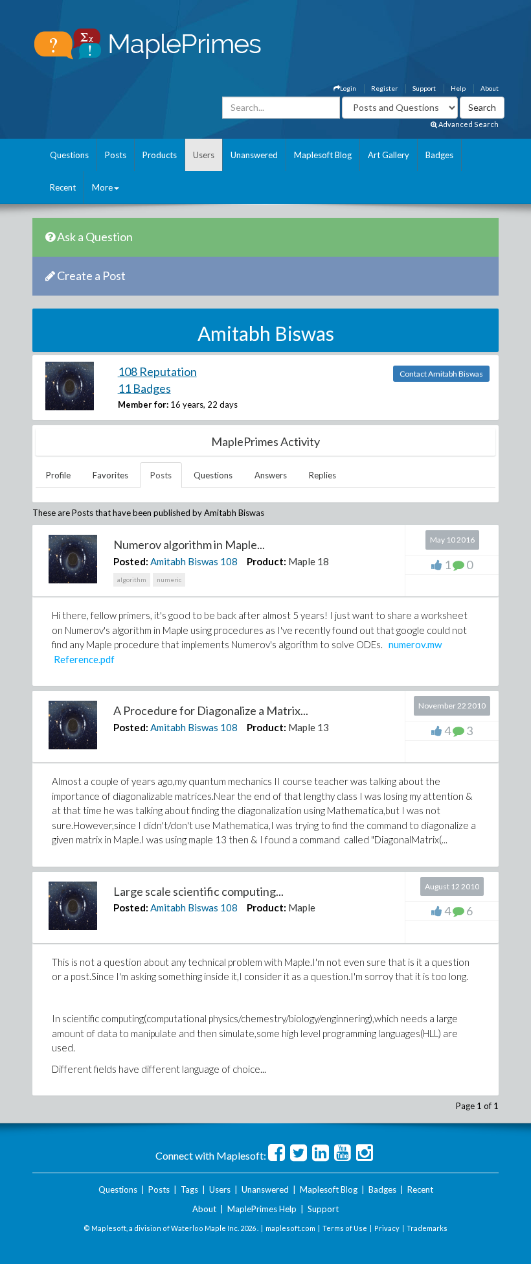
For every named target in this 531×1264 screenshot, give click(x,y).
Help (458, 88)
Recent (63, 187)
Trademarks (427, 1228)
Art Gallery (388, 155)
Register (384, 88)
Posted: (130, 561)
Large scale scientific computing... (198, 891)
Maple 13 (308, 727)
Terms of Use (344, 1228)
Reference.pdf (84, 659)
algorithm (131, 579)
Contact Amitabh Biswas (441, 374)
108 (229, 561)
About (489, 88)
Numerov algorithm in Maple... (189, 544)
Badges (439, 155)
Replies (322, 475)
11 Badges (144, 388)
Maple (301, 907)
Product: (266, 561)
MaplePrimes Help (262, 1209)
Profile (58, 475)
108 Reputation (157, 371)
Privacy (387, 1228)
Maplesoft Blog (323, 155)
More (102, 187)
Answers (270, 475)
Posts (115, 155)
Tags (189, 1189)
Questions (69, 155)
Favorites (110, 475)
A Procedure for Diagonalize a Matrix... (210, 710)
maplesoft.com (290, 1228)
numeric (169, 579)
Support (424, 88)
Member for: (143, 404)
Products (159, 155)
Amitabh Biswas (184, 561)
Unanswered (254, 155)
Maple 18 (308, 561)
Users (203, 155)
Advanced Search (468, 124)
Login (348, 88)
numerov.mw (415, 644)
